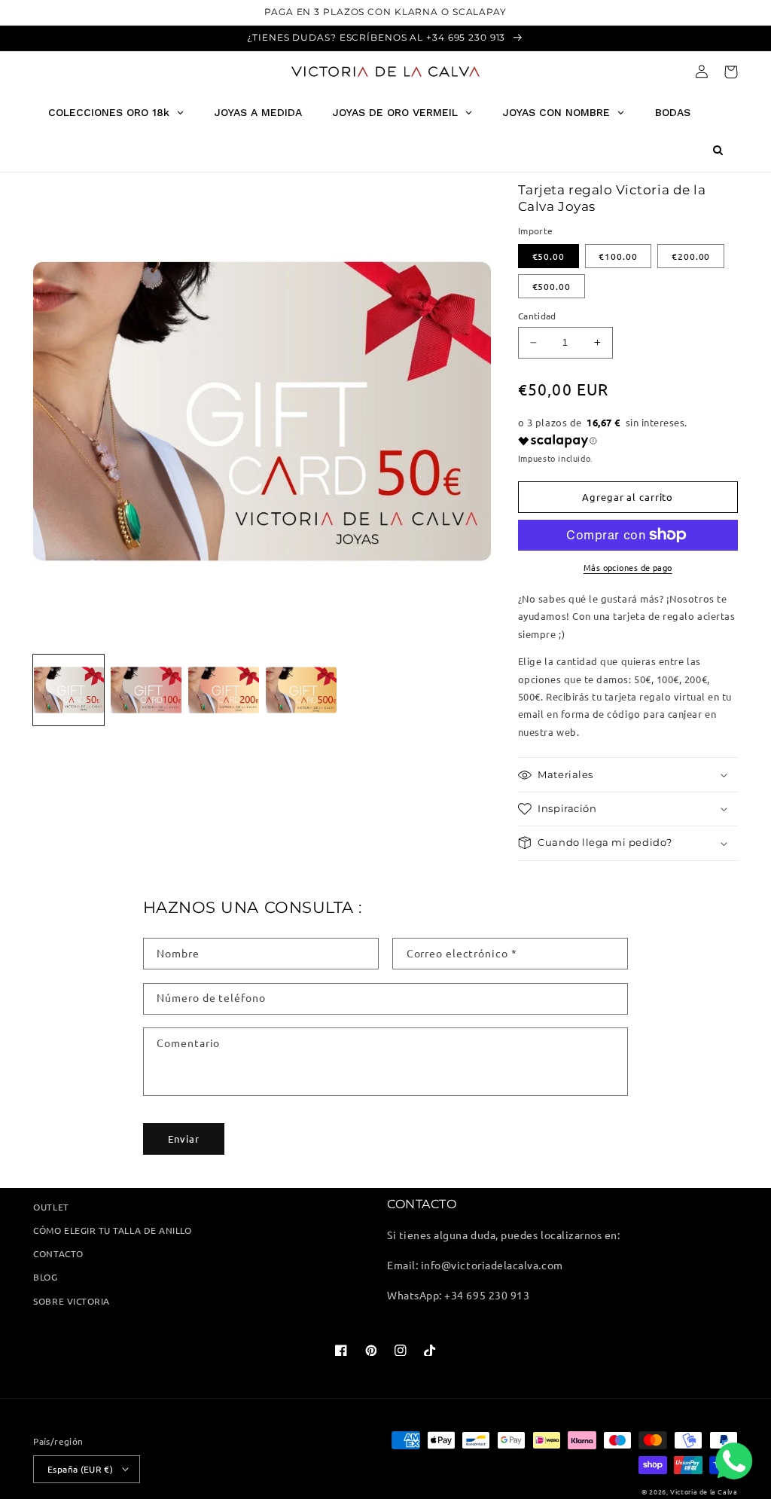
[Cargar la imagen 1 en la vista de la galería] (68, 690)
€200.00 (691, 256)
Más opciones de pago (628, 567)
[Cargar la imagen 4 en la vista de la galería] (301, 690)
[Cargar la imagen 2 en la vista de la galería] (146, 690)
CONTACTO (58, 1253)
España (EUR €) (80, 1469)
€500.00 (551, 286)
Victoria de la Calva (703, 1491)
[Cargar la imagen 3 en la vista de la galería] (223, 690)
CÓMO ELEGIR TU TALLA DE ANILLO (112, 1230)
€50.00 (548, 256)
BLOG (45, 1277)
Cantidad (537, 316)
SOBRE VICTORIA (71, 1301)
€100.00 (618, 256)
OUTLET (51, 1207)
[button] (730, 72)
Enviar (183, 1138)
